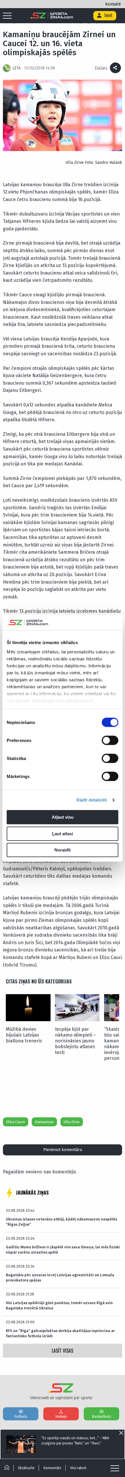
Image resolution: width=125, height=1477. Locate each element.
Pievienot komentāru (62, 1149)
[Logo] (51, 15)
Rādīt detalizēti (91, 799)
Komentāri (52, 1468)
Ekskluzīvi (26, 1468)
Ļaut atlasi (62, 833)
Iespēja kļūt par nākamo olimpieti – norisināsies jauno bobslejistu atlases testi (75, 1040)
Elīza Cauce (15, 1122)
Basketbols (101, 1416)
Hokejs (61, 1416)
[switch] (110, 740)
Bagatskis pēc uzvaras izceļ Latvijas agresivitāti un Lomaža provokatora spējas (60, 1277)
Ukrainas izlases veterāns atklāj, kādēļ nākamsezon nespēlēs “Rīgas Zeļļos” (61, 1222)
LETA (17, 68)
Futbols (20, 1416)
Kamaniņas (44, 1122)
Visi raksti (78, 1468)
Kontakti (113, 4)
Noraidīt (62, 850)
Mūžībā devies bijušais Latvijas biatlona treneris (24, 1035)
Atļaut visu (63, 817)
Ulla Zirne (72, 1122)
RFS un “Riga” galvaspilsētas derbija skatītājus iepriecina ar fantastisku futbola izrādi (60, 1333)
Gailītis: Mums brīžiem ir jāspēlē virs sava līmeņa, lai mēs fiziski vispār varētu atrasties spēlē (63, 1249)
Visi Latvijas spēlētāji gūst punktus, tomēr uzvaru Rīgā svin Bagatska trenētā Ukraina (59, 1305)
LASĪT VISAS (62, 1350)
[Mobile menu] (9, 16)
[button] (112, 1010)
